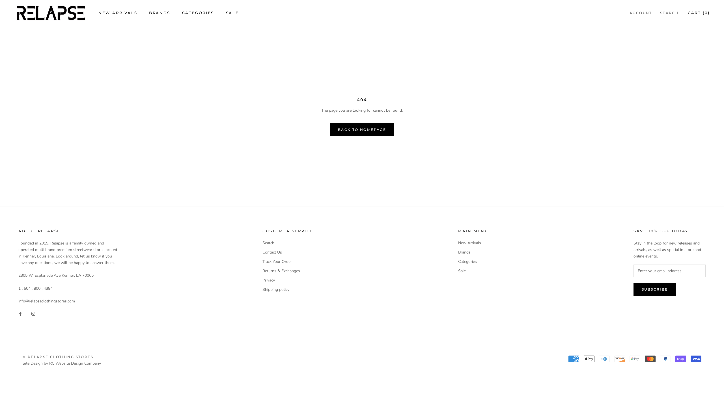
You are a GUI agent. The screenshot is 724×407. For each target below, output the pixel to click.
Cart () (699, 12)
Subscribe (655, 289)
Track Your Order (277, 261)
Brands (159, 12)
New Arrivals (117, 12)
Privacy (268, 280)
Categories (198, 12)
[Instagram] (33, 313)
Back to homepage (362, 129)
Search (669, 13)
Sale (232, 12)
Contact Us (272, 252)
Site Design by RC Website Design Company (62, 363)
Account (641, 13)
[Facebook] (20, 313)
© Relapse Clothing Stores (58, 357)
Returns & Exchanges (281, 271)
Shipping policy (275, 289)
